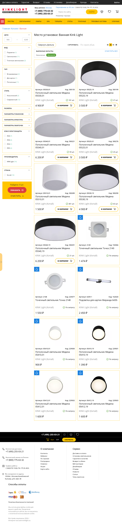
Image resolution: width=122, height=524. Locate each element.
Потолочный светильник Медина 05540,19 (52, 250)
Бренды (83, 2)
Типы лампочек (78, 477)
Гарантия (25, 2)
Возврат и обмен (79, 461)
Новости (76, 472)
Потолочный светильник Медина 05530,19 (96, 198)
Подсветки (12, 52)
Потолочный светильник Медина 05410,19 (96, 353)
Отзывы (46, 2)
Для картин (12, 78)
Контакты (94, 2)
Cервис (76, 448)
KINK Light (12, 162)
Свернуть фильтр (46, 44)
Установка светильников (82, 456)
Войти (117, 2)
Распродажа (45, 461)
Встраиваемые (13, 74)
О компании (47, 448)
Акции (43, 466)
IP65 (9, 148)
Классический (13, 96)
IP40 (9, 140)
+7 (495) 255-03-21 (44, 13)
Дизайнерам (71, 2)
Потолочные (13, 82)
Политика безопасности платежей (21, 502)
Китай (10, 175)
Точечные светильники (16, 61)
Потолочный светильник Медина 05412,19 (96, 405)
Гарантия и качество (80, 459)
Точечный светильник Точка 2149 (96, 248)
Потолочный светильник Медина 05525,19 (96, 94)
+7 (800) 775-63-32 (44, 11)
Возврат (36, 2)
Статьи (75, 474)
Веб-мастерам (78, 464)
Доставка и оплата (10, 2)
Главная (6, 28)
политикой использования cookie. (22, 513)
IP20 (9, 136)
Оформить (69, 440)
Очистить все (111, 51)
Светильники (13, 57)
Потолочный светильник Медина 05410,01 (52, 353)
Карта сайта (45, 469)
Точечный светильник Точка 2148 (53, 300)
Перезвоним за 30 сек (65, 7)
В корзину (63, 105)
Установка (58, 2)
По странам (45, 459)
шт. (52, 439)
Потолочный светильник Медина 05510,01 (52, 198)
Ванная (50, 55)
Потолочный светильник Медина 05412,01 (52, 405)
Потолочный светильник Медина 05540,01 (52, 146)
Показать (15, 190)
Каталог (2, 21)
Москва (49, 8)
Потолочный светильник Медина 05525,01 (96, 146)
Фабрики (44, 456)
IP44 (9, 144)
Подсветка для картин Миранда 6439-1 (98, 301)
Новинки (44, 464)
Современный (13, 100)
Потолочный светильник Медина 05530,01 (52, 94)
